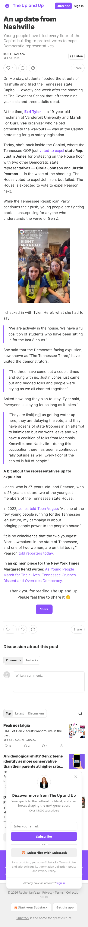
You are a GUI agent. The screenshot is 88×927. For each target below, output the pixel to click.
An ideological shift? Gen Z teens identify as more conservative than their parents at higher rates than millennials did (33, 761)
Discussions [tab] (36, 713)
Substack (22, 918)
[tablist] (21, 660)
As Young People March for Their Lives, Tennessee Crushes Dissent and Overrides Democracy (39, 575)
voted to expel (52, 150)
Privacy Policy (46, 871)
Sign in (79, 6)
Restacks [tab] (31, 660)
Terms (59, 892)
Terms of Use (67, 862)
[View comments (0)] (22, 68)
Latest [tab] (19, 713)
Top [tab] (8, 713)
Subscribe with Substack (47, 852)
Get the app (65, 907)
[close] (75, 776)
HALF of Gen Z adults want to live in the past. (32, 733)
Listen (78, 56)
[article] (44, 735)
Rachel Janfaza (14, 54)
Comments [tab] (13, 660)
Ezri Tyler (32, 112)
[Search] (80, 713)
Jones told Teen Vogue (38, 508)
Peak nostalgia (16, 725)
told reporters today (36, 553)
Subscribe (63, 6)
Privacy (47, 892)
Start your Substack (32, 907)
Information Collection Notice (57, 867)
